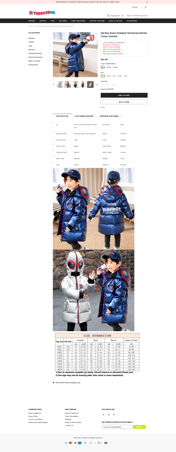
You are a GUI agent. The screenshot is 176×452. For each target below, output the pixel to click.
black (109, 67)
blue (102, 67)
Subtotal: (104, 89)
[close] (147, 2)
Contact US (75, 383)
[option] (75, 54)
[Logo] (42, 13)
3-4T (109, 76)
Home (30, 26)
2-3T (103, 76)
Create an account (141, 16)
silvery (115, 67)
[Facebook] (103, 414)
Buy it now (124, 102)
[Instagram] (109, 414)
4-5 (114, 76)
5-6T (119, 76)
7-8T (125, 76)
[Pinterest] (114, 414)
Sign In (129, 16)
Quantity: (104, 81)
